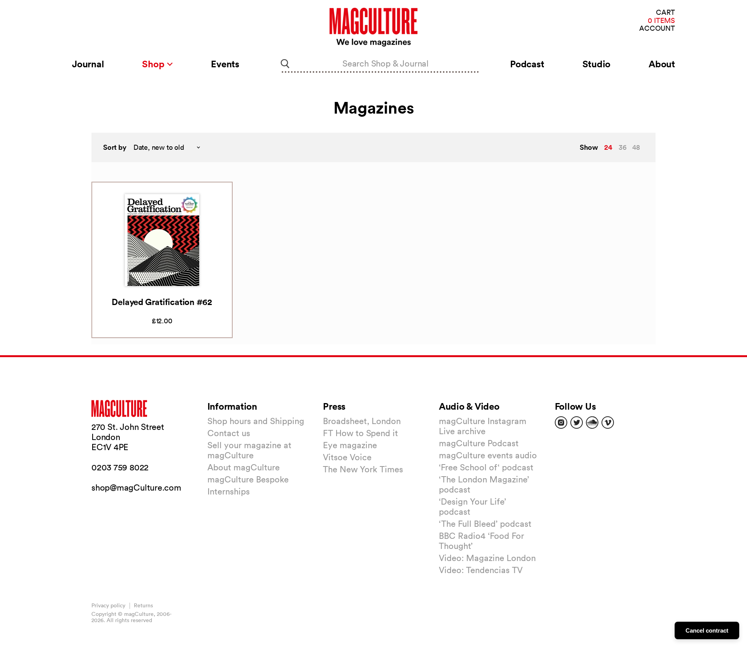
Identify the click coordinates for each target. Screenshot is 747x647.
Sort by (114, 147)
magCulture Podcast (479, 443)
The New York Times (363, 469)
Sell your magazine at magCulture (249, 450)
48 (636, 147)
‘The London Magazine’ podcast (484, 484)
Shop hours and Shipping (255, 421)
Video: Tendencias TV (481, 570)
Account (657, 29)
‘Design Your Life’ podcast (472, 506)
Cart (665, 13)
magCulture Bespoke (248, 479)
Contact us (228, 433)
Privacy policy (108, 605)
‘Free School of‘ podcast (486, 467)
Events (225, 64)
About (662, 64)
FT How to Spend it (360, 433)
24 (608, 147)
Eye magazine (350, 445)
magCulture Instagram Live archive (482, 426)
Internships (228, 491)
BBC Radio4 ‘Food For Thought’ (481, 541)
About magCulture (243, 467)
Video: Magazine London (487, 558)
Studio (596, 64)
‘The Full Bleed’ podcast (485, 524)
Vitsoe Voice (347, 457)
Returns (143, 605)
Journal (88, 64)
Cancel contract (707, 630)
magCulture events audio (488, 455)
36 (622, 147)
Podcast (527, 64)
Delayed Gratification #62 (162, 301)
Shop (154, 64)
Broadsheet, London (362, 421)
